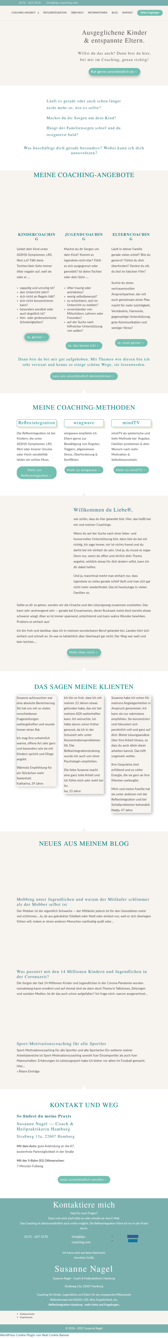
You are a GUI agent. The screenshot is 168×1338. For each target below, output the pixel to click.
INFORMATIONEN (97, 13)
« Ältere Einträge (28, 1071)
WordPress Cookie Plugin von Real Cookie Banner (34, 1335)
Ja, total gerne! (129, 343)
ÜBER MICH (77, 13)
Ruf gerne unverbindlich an (112, 71)
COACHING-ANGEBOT (23, 13)
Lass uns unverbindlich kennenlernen (81, 376)
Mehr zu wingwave (82, 470)
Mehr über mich (82, 652)
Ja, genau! (34, 337)
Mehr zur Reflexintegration (34, 472)
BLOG (115, 13)
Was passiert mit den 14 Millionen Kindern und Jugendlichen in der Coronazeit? (82, 974)
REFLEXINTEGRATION (55, 13)
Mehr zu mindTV (129, 470)
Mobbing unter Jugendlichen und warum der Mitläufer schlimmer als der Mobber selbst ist (83, 901)
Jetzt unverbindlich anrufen (82, 1179)
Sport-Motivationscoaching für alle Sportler (61, 1043)
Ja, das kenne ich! (82, 345)
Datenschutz (27, 1314)
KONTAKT (127, 13)
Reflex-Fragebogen (150, 13)
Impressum (26, 1317)
